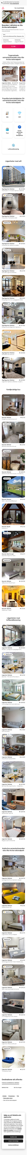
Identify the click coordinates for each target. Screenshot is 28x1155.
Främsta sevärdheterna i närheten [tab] (10, 1082)
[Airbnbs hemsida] (3, 8)
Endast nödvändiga (13, 1141)
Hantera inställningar (13, 1145)
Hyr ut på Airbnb (19, 8)
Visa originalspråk (14, 3)
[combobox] (13, 36)
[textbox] (7, 42)
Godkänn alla (13, 1137)
